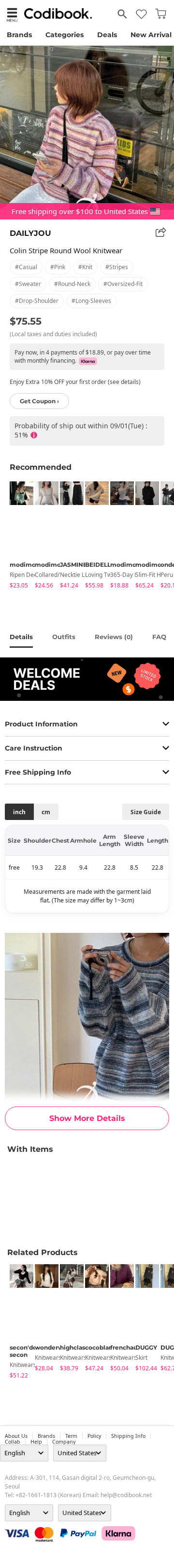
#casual (26, 267)
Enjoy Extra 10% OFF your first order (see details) (75, 382)
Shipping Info (128, 1436)
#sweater (28, 284)
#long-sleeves (91, 301)
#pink (57, 267)
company (63, 1441)
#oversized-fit (123, 284)
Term (71, 1436)
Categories (64, 34)
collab (12, 1441)
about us (16, 1436)
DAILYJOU (30, 233)
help (36, 1441)
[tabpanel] (17, 537)
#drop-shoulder (36, 301)
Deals (107, 34)
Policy (94, 1436)
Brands (19, 34)
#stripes (116, 267)
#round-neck (72, 284)
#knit (85, 267)
